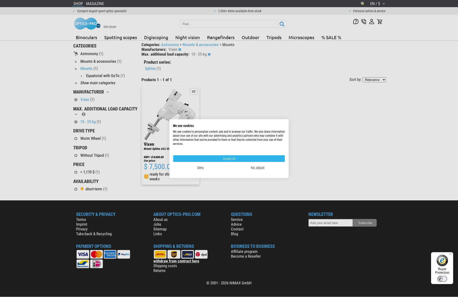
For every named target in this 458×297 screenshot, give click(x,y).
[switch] (442, 279)
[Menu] (450, 255)
